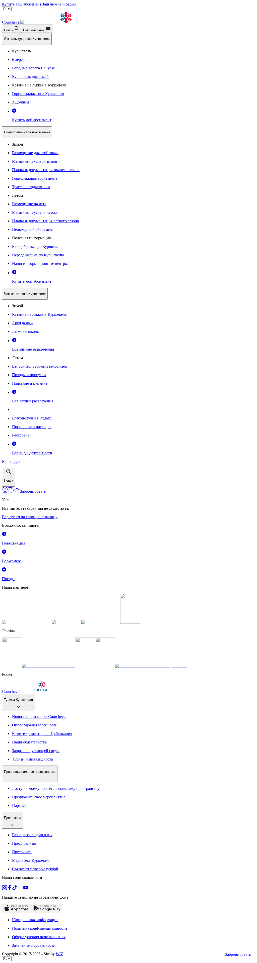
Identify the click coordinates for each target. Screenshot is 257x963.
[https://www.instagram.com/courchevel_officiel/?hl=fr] (4, 889)
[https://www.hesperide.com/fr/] (66, 622)
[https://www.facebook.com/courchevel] (9, 889)
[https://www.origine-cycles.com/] (130, 622)
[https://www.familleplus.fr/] (48, 666)
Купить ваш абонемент (21, 4)
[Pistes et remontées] (11, 491)
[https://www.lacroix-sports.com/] (100, 622)
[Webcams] (5, 491)
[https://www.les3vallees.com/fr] (105, 666)
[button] (8, 477)
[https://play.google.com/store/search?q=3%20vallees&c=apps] (47, 911)
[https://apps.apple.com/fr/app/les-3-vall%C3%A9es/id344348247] (17, 911)
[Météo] (17, 491)
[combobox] (128, 260)
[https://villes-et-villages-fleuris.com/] (151, 666)
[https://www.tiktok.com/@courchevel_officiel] (14, 889)
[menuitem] (27, 39)
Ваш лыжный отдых (58, 4)
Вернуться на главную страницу (29, 517)
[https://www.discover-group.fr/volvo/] (27, 622)
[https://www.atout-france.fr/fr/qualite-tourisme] (12, 666)
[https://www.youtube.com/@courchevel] (25, 889)
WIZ (59, 954)
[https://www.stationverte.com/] (85, 666)
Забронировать (238, 954)
